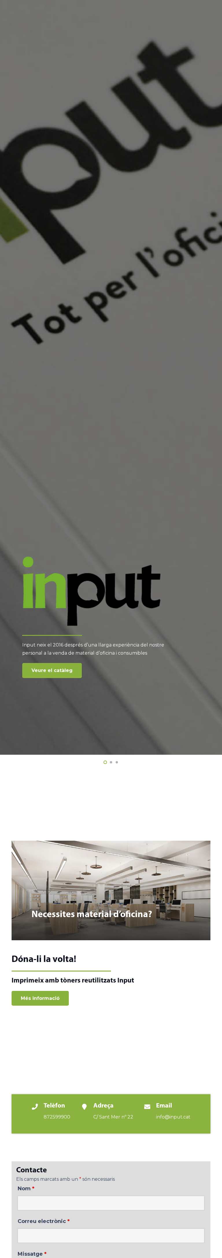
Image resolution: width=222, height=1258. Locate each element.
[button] (105, 762)
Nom (26, 1188)
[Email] (150, 1107)
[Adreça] (87, 1107)
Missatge (32, 1254)
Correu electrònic (44, 1221)
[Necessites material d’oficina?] (111, 890)
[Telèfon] (38, 1107)
